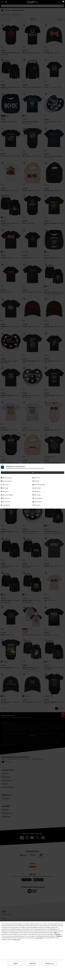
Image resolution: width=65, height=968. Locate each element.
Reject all (32, 963)
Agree (16, 963)
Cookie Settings (39, 938)
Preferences (49, 964)
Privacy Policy (16, 939)
